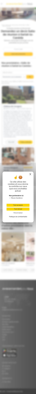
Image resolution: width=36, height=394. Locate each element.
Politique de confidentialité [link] (18, 217)
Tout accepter (18, 205)
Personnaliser (18, 213)
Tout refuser (18, 209)
